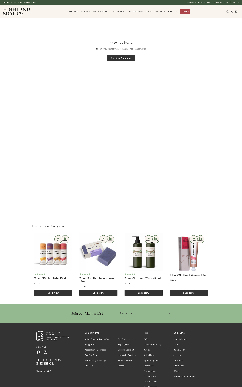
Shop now (53, 292)
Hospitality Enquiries (127, 355)
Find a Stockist (221, 2)
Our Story (89, 366)
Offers (176, 371)
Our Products (124, 339)
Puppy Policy (90, 344)
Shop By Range (180, 339)
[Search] (227, 11)
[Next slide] (69, 252)
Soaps (176, 344)
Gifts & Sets (178, 366)
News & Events (150, 381)
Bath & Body (179, 350)
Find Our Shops (91, 355)
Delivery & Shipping (152, 344)
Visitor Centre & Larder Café (97, 339)
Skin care (177, 355)
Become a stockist (126, 350)
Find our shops (149, 371)
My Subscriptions (151, 360)
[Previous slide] (37, 252)
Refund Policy (149, 355)
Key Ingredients (125, 344)
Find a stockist (149, 376)
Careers (121, 366)
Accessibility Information (95, 350)
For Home (178, 360)
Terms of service (125, 360)
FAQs (145, 339)
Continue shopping (121, 58)
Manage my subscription (198, 2)
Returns (146, 350)
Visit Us (235, 2)
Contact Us (148, 366)
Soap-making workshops (95, 360)
